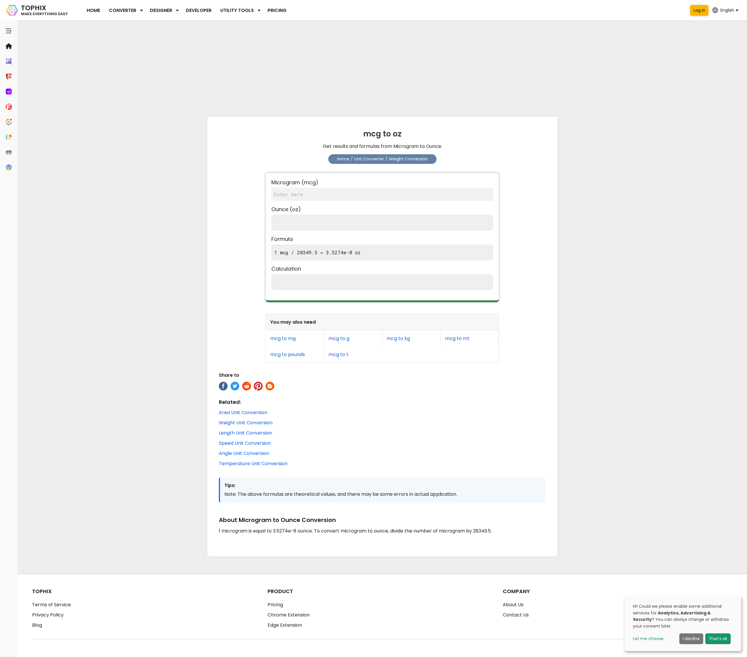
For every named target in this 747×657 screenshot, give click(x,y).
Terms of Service (51, 604)
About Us (513, 604)
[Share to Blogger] (270, 386)
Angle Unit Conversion (244, 453)
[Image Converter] (9, 61)
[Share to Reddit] (246, 386)
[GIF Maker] (9, 76)
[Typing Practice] (9, 152)
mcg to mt (457, 338)
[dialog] (682, 623)
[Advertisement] (382, 67)
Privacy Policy (48, 615)
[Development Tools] (9, 91)
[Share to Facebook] (223, 386)
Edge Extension (285, 625)
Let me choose (648, 639)
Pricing (277, 10)
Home (93, 10)
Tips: (229, 485)
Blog (37, 625)
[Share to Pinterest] (258, 386)
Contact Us (516, 615)
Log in (699, 10)
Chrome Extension (289, 615)
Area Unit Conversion (243, 412)
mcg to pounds (287, 354)
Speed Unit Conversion (245, 443)
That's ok (718, 639)
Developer (199, 10)
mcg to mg (283, 338)
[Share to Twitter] (235, 386)
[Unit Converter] (9, 137)
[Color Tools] (9, 121)
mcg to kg (398, 338)
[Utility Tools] (9, 167)
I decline (691, 639)
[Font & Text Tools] (9, 106)
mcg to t (338, 354)
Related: (230, 402)
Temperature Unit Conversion (253, 463)
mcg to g (339, 338)
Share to (229, 375)
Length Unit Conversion (245, 433)
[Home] (9, 46)
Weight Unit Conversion (246, 422)
